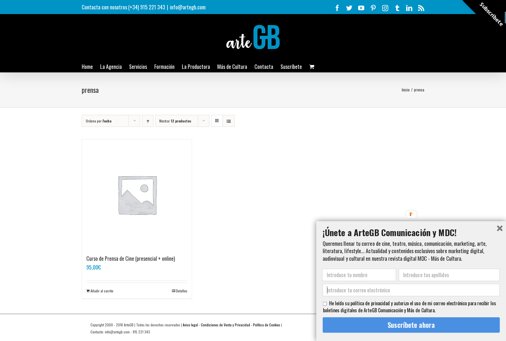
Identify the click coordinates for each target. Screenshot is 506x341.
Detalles (181, 290)
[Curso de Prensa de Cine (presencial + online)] (137, 194)
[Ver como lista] (228, 121)
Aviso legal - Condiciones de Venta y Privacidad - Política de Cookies (231, 324)
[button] (411, 231)
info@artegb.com (188, 7)
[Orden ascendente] (147, 121)
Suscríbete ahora (411, 325)
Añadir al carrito (101, 290)
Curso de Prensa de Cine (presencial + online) (130, 258)
